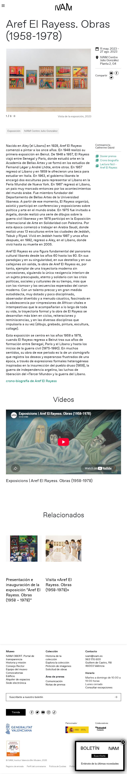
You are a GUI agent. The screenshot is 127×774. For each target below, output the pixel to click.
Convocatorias (14, 673)
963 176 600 (93, 659)
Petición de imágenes (58, 666)
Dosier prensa (108, 156)
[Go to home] (14, 728)
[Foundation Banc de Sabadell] (100, 728)
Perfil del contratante (36, 766)
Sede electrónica (16, 683)
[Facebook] (116, 73)
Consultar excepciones (98, 687)
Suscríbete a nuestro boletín (26, 697)
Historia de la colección (53, 657)
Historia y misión (16, 662)
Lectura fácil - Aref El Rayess (108, 166)
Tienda (16, 712)
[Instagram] (49, 712)
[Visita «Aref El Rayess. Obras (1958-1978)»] (63, 548)
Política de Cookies (57, 766)
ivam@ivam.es (94, 656)
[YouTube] (43, 712)
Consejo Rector (15, 666)
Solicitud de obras (56, 669)
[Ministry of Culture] (78, 729)
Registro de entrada (14, 766)
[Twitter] (111, 78)
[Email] (111, 73)
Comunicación (54, 681)
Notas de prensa (55, 684)
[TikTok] (54, 712)
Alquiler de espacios (18, 679)
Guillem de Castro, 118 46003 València (98, 664)
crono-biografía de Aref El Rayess (31, 381)
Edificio (10, 676)
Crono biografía (109, 160)
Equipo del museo (16, 669)
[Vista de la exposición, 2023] (48, 80)
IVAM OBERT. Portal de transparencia (20, 657)
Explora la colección (57, 662)
